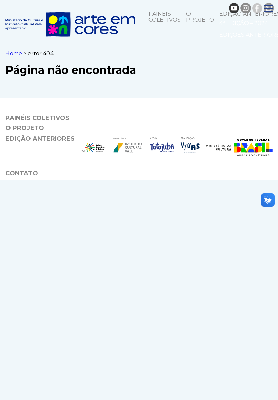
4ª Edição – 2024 (243, 23)
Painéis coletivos (164, 17)
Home (13, 53)
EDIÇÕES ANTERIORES (41, 161)
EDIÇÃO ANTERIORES (40, 138)
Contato (21, 173)
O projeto (200, 17)
